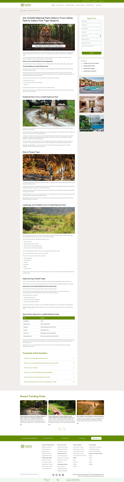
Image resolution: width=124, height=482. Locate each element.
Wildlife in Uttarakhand (62, 470)
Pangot (90, 462)
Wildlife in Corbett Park (47, 447)
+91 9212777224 (87, 1)
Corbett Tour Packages (89, 68)
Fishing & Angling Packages (94, 451)
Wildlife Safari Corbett (89, 66)
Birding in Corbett (45, 451)
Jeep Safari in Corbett (46, 460)
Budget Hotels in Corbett (78, 453)
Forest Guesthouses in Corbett (79, 455)
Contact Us (66, 438)
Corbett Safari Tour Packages (95, 447)
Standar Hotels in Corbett (78, 451)
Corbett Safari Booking (46, 468)
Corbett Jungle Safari (47, 457)
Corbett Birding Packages (94, 449)
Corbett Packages (70, 5)
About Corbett (60, 5)
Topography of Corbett (46, 455)
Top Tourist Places (61, 466)
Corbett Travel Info (62, 453)
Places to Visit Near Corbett (95, 453)
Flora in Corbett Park (46, 449)
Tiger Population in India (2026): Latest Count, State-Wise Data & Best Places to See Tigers (61, 417)
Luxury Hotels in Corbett (78, 447)
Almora (90, 460)
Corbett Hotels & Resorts (89, 71)
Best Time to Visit (62, 445)
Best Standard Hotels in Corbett (90, 129)
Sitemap (75, 466)
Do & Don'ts (60, 462)
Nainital (90, 455)
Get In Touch (101, 1)
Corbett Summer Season (63, 447)
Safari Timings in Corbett (47, 466)
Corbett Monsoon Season (63, 449)
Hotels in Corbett (80, 5)
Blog (74, 460)
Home (53, 5)
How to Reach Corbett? (62, 455)
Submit (91, 53)
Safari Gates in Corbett (46, 453)
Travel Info (98, 5)
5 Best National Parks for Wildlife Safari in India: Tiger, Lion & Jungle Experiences (33, 417)
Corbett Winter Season (62, 451)
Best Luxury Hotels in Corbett (89, 91)
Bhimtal (90, 458)
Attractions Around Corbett (63, 458)
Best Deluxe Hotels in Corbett (89, 110)
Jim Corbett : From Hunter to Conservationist (90, 416)
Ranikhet (91, 464)
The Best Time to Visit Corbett (91, 63)
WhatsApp (82, 438)
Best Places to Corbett (62, 460)
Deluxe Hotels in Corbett (78, 449)
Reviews (75, 464)
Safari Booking (94, 1)
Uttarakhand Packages (62, 468)
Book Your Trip (96, 438)
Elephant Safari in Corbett (47, 464)
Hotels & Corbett (77, 445)
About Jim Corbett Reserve (48, 445)
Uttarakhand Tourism (63, 464)
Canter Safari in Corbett (47, 462)
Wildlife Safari (90, 5)
